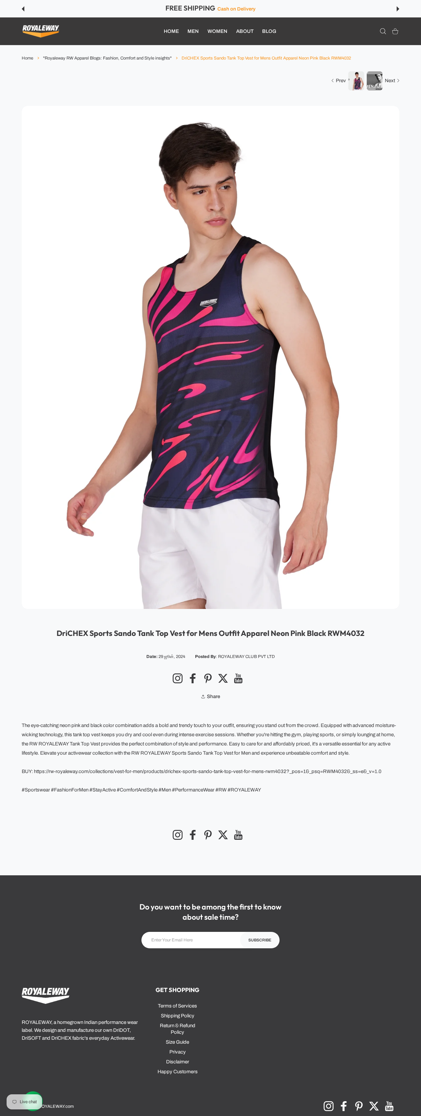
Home (27, 58)
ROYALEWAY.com (56, 1106)
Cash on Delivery (236, 9)
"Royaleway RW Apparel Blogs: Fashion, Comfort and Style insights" (107, 58)
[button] (23, 9)
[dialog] (383, 31)
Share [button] (213, 696)
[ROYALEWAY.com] (41, 31)
